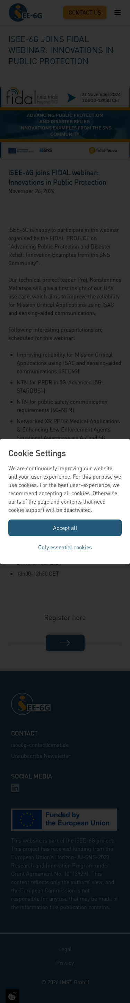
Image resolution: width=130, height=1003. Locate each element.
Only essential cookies (65, 547)
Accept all (65, 527)
